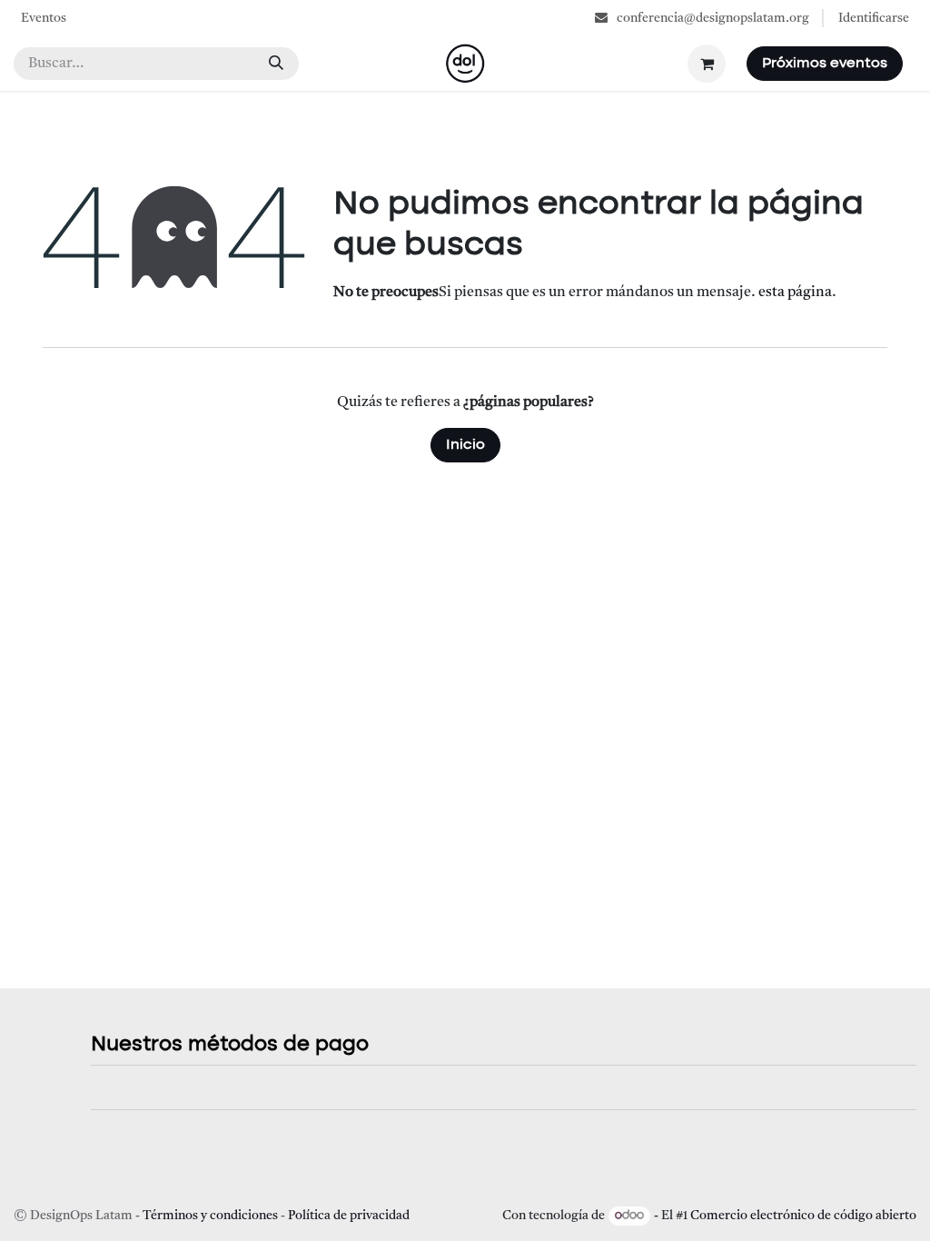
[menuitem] (44, 18)
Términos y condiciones (210, 1215)
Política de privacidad (349, 1215)
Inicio (465, 445)
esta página (795, 292)
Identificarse (873, 18)
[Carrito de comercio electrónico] (707, 64)
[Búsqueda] (276, 63)
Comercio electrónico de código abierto (803, 1215)
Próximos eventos (824, 63)
